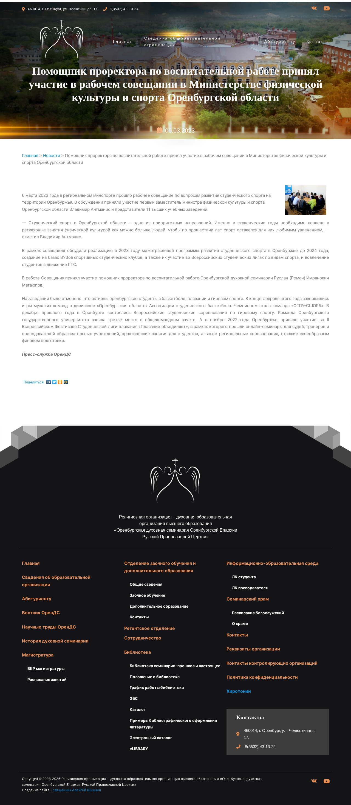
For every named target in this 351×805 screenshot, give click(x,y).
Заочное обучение (147, 595)
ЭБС (134, 698)
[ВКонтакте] (49, 380)
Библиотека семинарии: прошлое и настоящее (175, 665)
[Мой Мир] (66, 380)
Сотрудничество (142, 638)
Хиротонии (239, 691)
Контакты (318, 41)
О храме (240, 623)
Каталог (138, 709)
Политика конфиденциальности (262, 677)
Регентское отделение (149, 628)
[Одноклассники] (60, 380)
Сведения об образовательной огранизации (182, 41)
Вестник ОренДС (41, 612)
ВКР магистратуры (45, 668)
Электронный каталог (151, 737)
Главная (123, 41)
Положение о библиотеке (155, 676)
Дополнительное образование (159, 606)
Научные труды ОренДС (49, 627)
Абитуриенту (280, 41)
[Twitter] (54, 380)
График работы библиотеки (157, 687)
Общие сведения (146, 584)
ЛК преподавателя (250, 587)
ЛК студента (244, 576)
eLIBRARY (139, 748)
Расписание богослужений (258, 612)
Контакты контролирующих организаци (271, 663)
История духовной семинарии (55, 641)
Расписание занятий (47, 679)
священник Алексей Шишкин (77, 790)
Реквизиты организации (253, 649)
